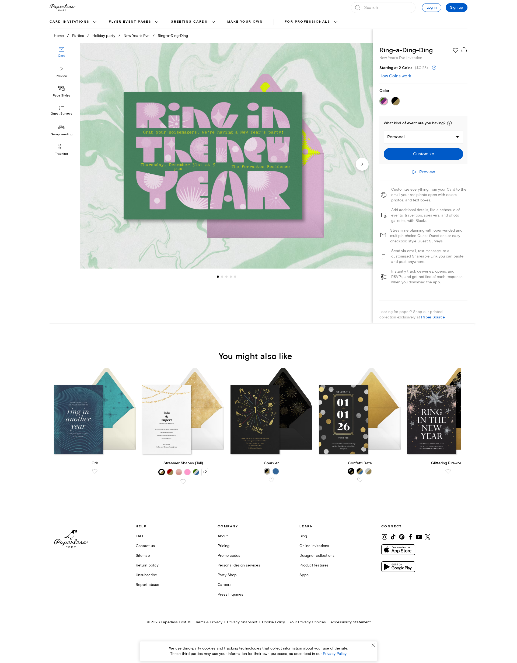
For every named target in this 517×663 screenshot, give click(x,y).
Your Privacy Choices (307, 622)
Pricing (223, 546)
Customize (423, 154)
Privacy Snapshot (242, 622)
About (223, 536)
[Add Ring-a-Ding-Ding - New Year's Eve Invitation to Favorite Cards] (455, 50)
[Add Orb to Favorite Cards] (95, 471)
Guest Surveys (61, 114)
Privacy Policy (334, 653)
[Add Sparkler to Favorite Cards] (271, 480)
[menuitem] (74, 22)
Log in (432, 7)
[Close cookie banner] (373, 645)
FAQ (139, 536)
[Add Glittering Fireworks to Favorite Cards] (448, 471)
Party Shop (227, 575)
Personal (396, 137)
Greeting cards (189, 22)
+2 (205, 472)
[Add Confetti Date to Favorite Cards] (360, 480)
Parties (78, 35)
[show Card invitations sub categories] (95, 22)
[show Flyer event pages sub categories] (156, 22)
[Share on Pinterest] (402, 537)
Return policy (147, 565)
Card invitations (69, 22)
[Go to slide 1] (218, 277)
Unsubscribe (146, 575)
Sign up (456, 7)
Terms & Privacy (208, 622)
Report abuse (147, 584)
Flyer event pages (130, 22)
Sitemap (143, 555)
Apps (304, 575)
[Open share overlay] (464, 49)
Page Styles (61, 96)
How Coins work (395, 76)
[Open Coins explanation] (434, 68)
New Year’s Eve (136, 35)
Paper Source (433, 317)
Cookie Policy (273, 622)
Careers (224, 584)
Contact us (145, 546)
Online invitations (314, 546)
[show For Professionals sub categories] (336, 22)
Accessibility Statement (350, 622)
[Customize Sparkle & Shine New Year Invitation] (226, 155)
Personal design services (239, 565)
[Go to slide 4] (226, 277)
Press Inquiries (230, 594)
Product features (314, 565)
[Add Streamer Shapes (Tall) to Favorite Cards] (183, 481)
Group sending (61, 134)
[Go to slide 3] (222, 277)
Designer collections (316, 555)
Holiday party (103, 35)
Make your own (245, 22)
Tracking (61, 154)
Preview (61, 76)
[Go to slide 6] (235, 277)
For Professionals (307, 22)
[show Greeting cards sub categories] (213, 22)
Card (61, 56)
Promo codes (229, 555)
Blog (303, 536)
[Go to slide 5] (231, 277)
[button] (449, 123)
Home (59, 35)
